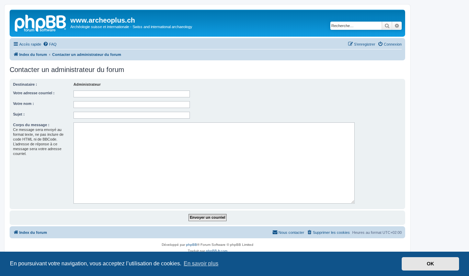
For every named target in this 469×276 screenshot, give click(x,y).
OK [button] (430, 263)
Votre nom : (23, 103)
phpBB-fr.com (216, 251)
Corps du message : (31, 125)
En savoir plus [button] (201, 263)
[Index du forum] (40, 22)
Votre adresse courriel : (34, 93)
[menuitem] (50, 44)
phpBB (191, 245)
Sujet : (19, 114)
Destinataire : (25, 84)
